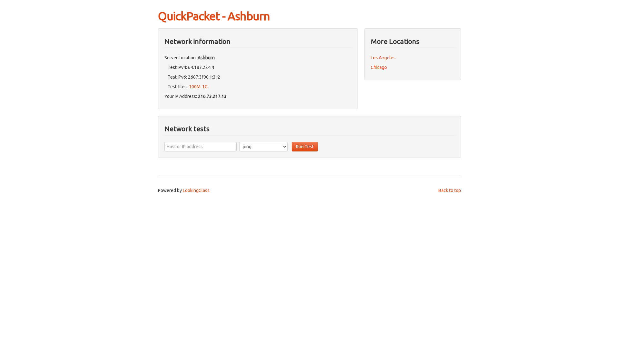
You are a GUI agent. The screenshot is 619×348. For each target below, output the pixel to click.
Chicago (379, 67)
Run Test (305, 146)
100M (195, 86)
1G (205, 86)
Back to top (449, 190)
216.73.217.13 (212, 96)
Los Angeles (383, 57)
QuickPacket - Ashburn (214, 16)
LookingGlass (196, 190)
